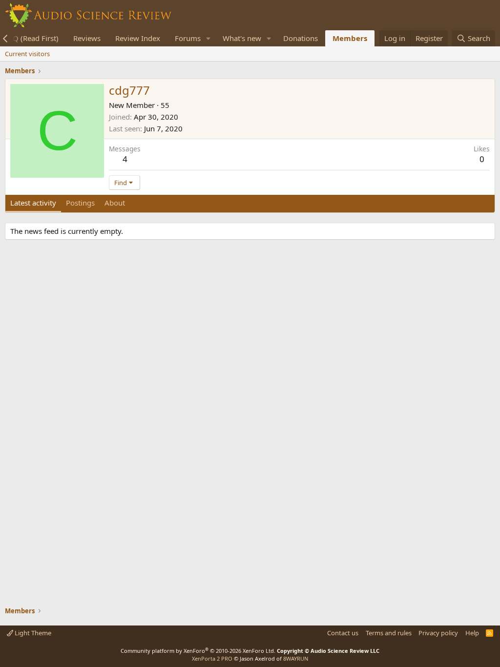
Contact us (342, 632)
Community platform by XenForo (198, 650)
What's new (242, 38)
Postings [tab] (80, 203)
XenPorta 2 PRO (212, 658)
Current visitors (27, 53)
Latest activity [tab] (33, 203)
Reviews (87, 38)
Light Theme (32, 632)
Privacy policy (438, 632)
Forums (188, 38)
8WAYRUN (295, 658)
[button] (208, 38)
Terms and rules (389, 632)
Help (472, 632)
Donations (300, 38)
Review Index (137, 38)
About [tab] (114, 203)
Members (350, 38)
